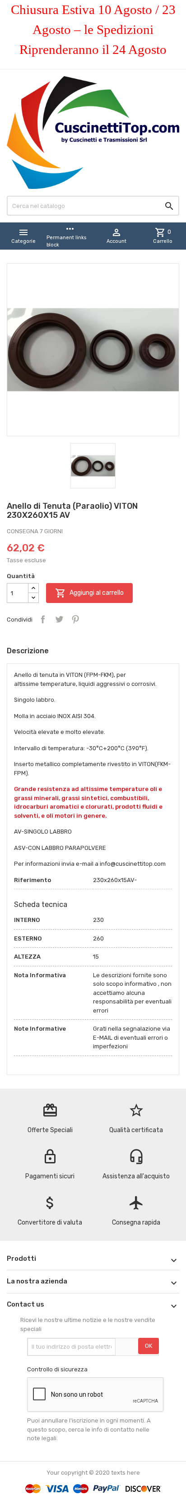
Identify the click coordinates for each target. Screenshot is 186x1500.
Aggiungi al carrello (89, 593)
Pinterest (75, 619)
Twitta (59, 619)
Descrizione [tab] (28, 650)
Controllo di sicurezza (57, 1369)
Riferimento (32, 880)
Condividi (42, 619)
